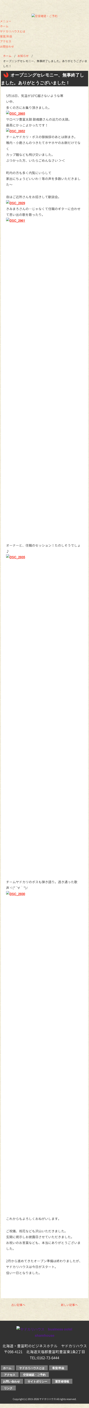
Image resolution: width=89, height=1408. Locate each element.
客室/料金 (6, 36)
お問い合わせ (11, 1381)
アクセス (5, 41)
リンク (8, 1388)
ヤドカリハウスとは (12, 31)
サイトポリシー (37, 1381)
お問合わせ (7, 47)
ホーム (4, 26)
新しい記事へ (69, 1305)
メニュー (5, 21)
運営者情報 (62, 1381)
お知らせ (23, 56)
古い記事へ (18, 1305)
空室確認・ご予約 (34, 1374)
